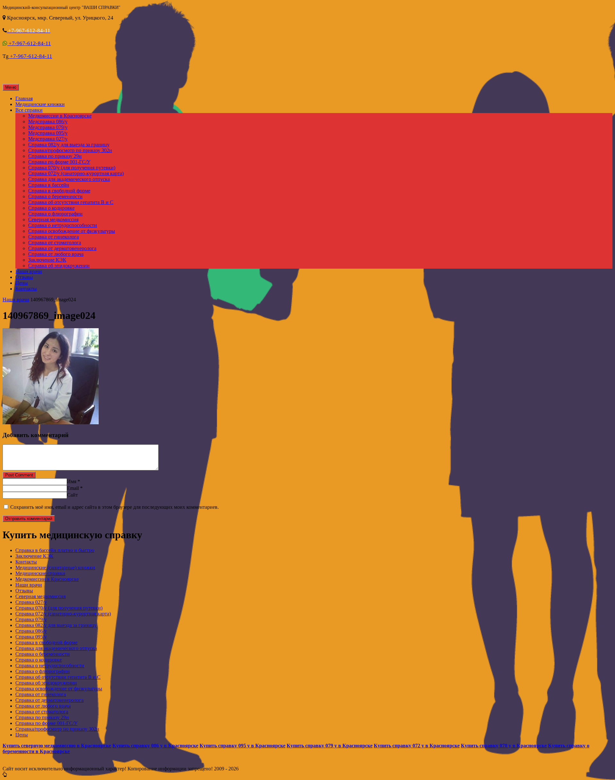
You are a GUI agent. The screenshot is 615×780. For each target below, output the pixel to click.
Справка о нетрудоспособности (62, 225)
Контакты (26, 288)
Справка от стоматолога (54, 242)
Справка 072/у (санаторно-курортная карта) (76, 173)
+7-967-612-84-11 (29, 43)
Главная (24, 98)
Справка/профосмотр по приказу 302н (70, 150)
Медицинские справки (40, 573)
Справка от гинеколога (53, 237)
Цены (21, 283)
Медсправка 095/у (48, 133)
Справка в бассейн (48, 185)
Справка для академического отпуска (69, 179)
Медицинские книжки (40, 104)
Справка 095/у (31, 636)
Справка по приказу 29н (55, 156)
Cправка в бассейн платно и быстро (54, 550)
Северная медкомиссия (53, 219)
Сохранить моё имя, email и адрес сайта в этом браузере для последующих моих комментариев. (114, 507)
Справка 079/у (31, 619)
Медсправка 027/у (48, 139)
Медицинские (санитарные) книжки (55, 567)
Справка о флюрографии (55, 213)
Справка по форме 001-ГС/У (59, 162)
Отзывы (24, 277)
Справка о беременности (55, 196)
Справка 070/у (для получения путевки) (71, 167)
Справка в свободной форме (59, 190)
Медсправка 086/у (48, 121)
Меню (10, 87)
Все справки (29, 110)
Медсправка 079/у (48, 127)
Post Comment (19, 475)
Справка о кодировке (51, 208)
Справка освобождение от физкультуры (71, 231)
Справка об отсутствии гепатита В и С (70, 202)
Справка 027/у (31, 602)
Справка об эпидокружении (59, 265)
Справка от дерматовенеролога (62, 248)
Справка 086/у (31, 631)
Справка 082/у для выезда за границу (69, 144)
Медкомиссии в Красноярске (60, 115)
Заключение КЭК (47, 260)
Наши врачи (28, 271)
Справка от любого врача (56, 254)
